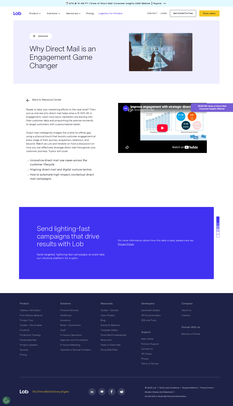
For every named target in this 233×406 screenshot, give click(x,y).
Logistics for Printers (110, 13)
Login (164, 13)
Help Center (147, 339)
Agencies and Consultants (74, 340)
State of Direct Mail (110, 345)
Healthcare (65, 315)
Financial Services (69, 310)
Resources (107, 303)
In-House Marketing (70, 345)
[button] (35, 13)
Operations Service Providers (75, 349)
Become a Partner (191, 334)
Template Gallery (109, 330)
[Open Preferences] (6, 400)
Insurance (65, 320)
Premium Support (150, 344)
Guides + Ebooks (110, 310)
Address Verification (30, 310)
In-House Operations (71, 335)
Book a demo (209, 13)
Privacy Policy (126, 244)
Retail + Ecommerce (70, 325)
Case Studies (108, 315)
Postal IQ (24, 330)
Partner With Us (191, 327)
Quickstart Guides (150, 310)
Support (146, 332)
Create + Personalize (31, 325)
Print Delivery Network (31, 315)
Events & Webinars (110, 325)
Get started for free (183, 13)
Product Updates (29, 345)
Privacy (145, 358)
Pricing (90, 13)
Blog (103, 320)
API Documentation (151, 315)
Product (24, 303)
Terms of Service (150, 363)
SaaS (62, 330)
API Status (146, 353)
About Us (186, 310)
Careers (186, 315)
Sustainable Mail (28, 340)
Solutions (65, 303)
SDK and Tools (148, 320)
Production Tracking (30, 335)
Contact (152, 13)
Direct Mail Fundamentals (113, 335)
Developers (147, 303)
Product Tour (26, 320)
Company (187, 303)
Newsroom (106, 340)
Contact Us (147, 349)
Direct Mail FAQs (109, 349)
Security (24, 349)
